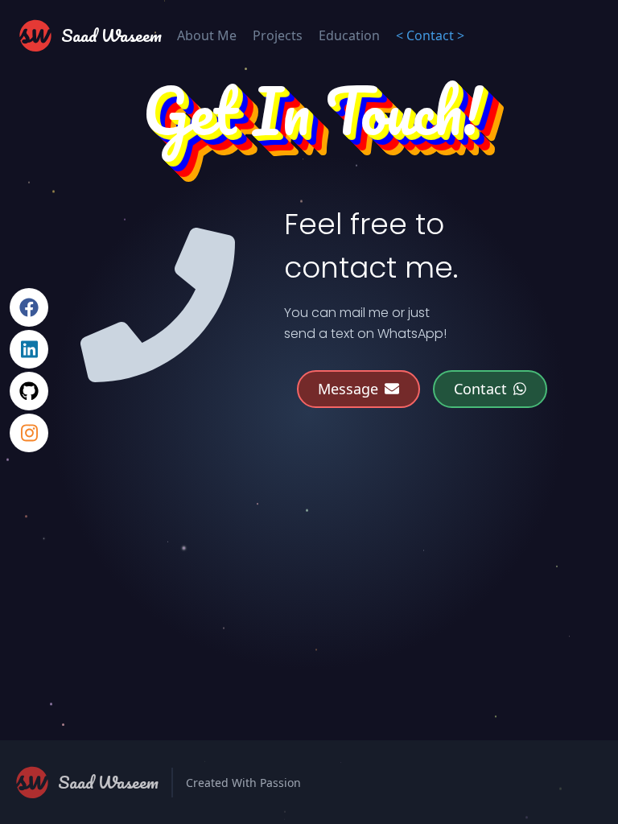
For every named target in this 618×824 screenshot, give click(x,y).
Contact (480, 388)
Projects (278, 35)
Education (349, 35)
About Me (207, 35)
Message (348, 388)
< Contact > (430, 35)
